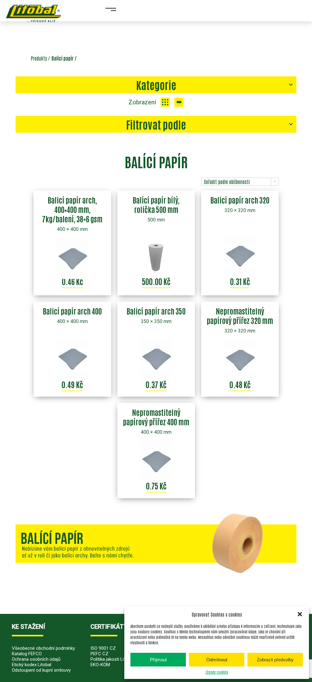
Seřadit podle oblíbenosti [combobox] (227, 182)
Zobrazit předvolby (275, 659)
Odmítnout (216, 659)
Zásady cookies (216, 672)
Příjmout (158, 659)
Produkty (39, 58)
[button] (300, 614)
